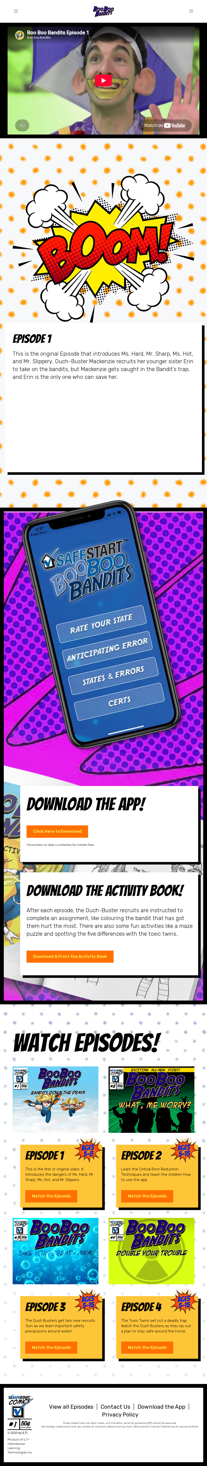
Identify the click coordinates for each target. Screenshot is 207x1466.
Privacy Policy (120, 1414)
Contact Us (115, 1406)
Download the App (161, 1406)
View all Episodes (71, 1406)
